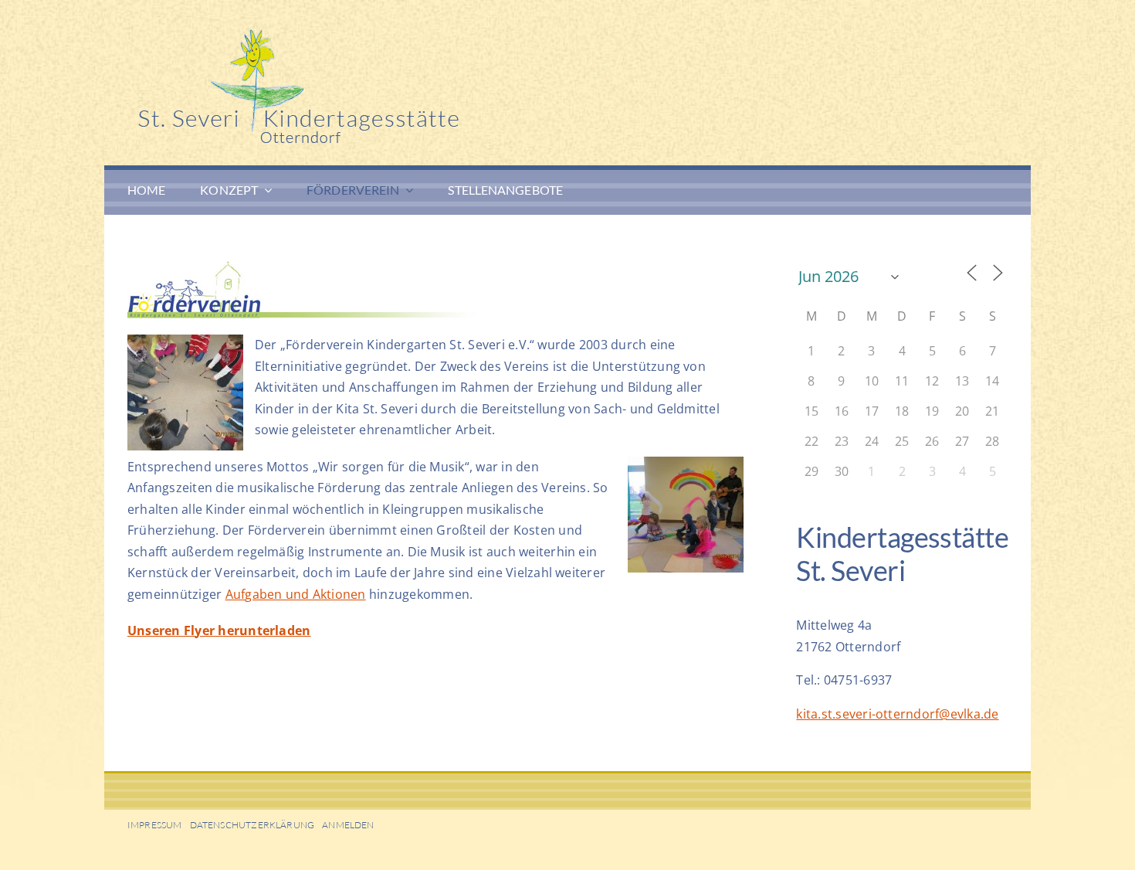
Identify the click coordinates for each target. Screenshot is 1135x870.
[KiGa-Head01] (359, 34)
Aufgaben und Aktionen (295, 594)
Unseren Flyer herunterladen (218, 630)
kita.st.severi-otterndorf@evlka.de (897, 713)
